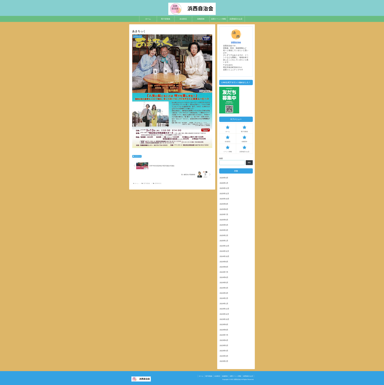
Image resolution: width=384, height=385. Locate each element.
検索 (221, 158)
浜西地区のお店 (248, 376)
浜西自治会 (236, 42)
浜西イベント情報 (235, 376)
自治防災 (217, 376)
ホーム (201, 376)
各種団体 (225, 376)
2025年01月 (137, 156)
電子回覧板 (208, 376)
